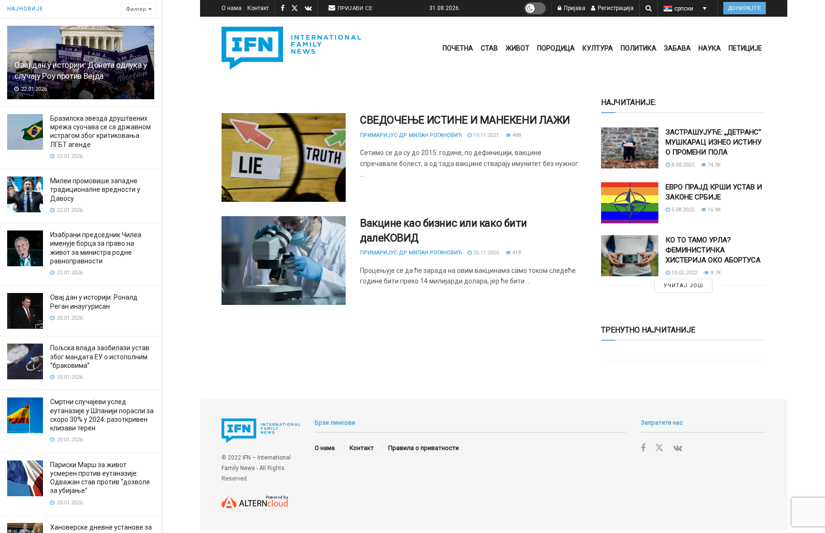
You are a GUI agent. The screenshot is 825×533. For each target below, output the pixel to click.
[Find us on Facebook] (283, 8)
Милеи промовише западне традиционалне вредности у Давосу (95, 189)
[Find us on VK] (308, 8)
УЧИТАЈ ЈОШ (683, 285)
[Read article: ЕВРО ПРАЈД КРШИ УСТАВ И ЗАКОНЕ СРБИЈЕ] (629, 202)
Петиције (745, 48)
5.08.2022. (683, 210)
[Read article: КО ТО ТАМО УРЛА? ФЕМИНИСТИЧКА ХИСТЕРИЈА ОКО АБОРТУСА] (629, 255)
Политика (638, 48)
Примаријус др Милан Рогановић (411, 135)
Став (489, 48)
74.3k (713, 165)
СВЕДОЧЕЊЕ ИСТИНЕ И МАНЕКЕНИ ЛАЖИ (465, 120)
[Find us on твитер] (294, 8)
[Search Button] (648, 8)
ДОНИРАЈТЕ (745, 8)
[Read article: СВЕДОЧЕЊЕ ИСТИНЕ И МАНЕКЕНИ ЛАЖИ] (284, 157)
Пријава (573, 8)
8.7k (715, 273)
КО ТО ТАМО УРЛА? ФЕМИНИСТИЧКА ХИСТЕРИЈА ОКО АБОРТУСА (713, 250)
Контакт (258, 8)
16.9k (713, 210)
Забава (677, 48)
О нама (232, 8)
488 (516, 135)
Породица (556, 48)
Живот (517, 48)
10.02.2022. (684, 273)
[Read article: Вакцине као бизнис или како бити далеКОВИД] (284, 260)
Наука (709, 48)
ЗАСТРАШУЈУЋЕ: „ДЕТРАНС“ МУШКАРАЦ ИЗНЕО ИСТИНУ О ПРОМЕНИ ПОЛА (714, 142)
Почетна (458, 48)
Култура (597, 48)
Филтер (136, 9)
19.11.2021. (486, 135)
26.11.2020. (486, 253)
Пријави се (355, 8)
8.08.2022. (683, 165)
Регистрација (615, 8)
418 (516, 253)
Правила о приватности (423, 447)
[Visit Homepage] (291, 48)
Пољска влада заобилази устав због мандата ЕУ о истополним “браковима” (99, 356)
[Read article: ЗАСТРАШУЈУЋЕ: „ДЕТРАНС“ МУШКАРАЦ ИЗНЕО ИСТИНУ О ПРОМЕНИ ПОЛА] (629, 147)
